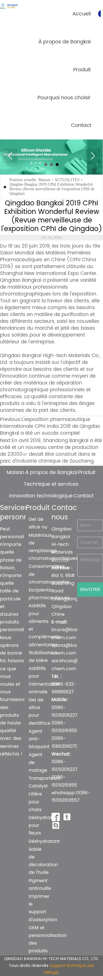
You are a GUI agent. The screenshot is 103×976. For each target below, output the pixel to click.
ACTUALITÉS (67, 180)
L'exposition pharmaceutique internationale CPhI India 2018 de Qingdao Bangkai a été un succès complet (50, 426)
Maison (44, 180)
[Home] (13, 6)
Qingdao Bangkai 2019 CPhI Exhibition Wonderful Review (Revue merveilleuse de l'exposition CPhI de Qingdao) (51, 189)
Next (93, 156)
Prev (10, 156)
